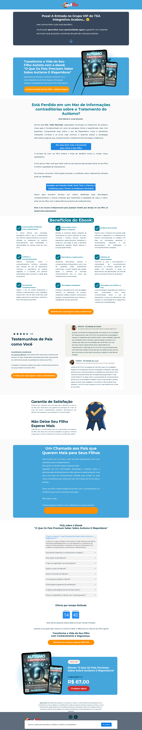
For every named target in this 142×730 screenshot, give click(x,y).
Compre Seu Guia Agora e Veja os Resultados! (34, 376)
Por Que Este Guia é (66, 145)
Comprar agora (78, 688)
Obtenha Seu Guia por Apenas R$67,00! (71, 642)
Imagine (51, 185)
